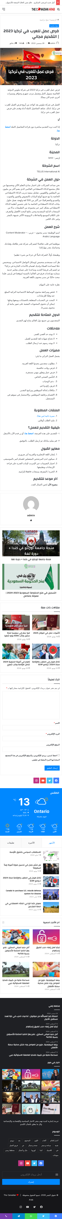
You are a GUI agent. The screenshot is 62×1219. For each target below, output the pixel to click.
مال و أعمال (22, 1150)
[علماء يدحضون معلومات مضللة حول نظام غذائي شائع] (31, 1109)
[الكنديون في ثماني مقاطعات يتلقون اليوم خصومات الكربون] (11, 1097)
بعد (19, 1140)
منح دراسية (44, 20)
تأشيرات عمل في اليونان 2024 (46, 633)
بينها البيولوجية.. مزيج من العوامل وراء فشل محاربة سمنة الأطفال (49, 983)
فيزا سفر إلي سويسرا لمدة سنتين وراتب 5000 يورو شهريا (17, 634)
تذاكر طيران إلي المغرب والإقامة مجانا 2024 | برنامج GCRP (46, 663)
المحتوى (27, 1140)
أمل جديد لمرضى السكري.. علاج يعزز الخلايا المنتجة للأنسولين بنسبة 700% (16, 951)
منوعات (55, 1155)
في (57, 1150)
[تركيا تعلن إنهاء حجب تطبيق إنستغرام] (46, 937)
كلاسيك (49, 1150)
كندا (41, 1150)
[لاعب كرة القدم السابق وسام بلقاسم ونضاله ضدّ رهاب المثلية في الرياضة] (50, 1097)
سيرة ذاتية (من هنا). (46, 416)
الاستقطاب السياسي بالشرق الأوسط (25, 852)
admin (52, 43)
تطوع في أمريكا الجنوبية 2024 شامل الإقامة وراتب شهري (16, 663)
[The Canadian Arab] (43, 9)
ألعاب (44, 1140)
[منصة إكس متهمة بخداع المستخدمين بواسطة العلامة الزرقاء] (50, 1109)
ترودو (12, 1140)
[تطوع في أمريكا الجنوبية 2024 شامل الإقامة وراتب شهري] (16, 651)
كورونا (33, 1150)
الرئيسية (53, 20)
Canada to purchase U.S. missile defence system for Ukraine (23, 892)
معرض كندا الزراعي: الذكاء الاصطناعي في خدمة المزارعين (23, 905)
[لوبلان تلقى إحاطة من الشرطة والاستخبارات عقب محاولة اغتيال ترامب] (31, 1097)
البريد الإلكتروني (53, 734)
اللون (36, 1140)
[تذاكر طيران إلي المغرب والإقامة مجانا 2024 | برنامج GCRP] (46, 651)
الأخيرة (31, 842)
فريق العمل (14, 1145)
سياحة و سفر (46, 1145)
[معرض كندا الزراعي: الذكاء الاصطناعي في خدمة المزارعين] (51, 907)
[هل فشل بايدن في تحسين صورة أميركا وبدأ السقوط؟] (51, 868)
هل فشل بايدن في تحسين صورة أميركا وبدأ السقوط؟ (22, 866)
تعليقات (10, 842)
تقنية (56, 1145)
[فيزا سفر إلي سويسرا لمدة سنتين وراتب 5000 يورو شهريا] (16, 622)
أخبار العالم (54, 1140)
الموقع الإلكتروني (53, 744)
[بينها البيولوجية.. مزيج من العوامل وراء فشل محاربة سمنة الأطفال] (46, 969)
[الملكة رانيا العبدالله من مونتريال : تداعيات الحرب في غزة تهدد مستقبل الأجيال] (50, 1074)
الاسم (57, 723)
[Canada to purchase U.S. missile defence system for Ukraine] (51, 894)
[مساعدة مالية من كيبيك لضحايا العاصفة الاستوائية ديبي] (15, 969)
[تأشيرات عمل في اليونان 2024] (46, 622)
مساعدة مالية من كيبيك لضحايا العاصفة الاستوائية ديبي (15, 981)
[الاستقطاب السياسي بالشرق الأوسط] (51, 856)
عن (23, 1145)
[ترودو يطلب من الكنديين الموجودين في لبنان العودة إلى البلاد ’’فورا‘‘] (11, 1086)
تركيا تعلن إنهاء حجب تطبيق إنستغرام (48, 949)
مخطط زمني (9, 1150)
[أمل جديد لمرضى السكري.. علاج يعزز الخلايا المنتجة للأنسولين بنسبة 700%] (15, 937)
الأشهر (52, 842)
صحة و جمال (32, 1145)
